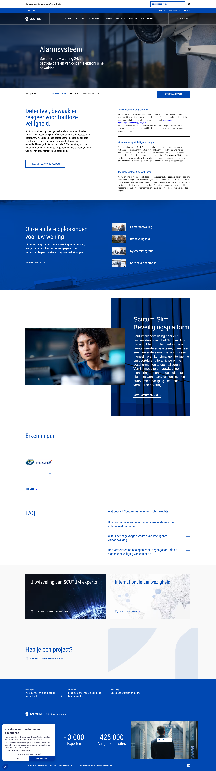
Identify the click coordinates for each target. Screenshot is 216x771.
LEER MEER (30, 489)
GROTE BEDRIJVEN (71, 19)
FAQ (99, 94)
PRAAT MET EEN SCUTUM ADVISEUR (45, 164)
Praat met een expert (35, 263)
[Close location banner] (189, 4)
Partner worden (174, 11)
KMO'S (83, 19)
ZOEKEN (161, 11)
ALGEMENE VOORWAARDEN (36, 765)
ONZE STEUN (74, 94)
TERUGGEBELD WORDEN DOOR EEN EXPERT (51, 611)
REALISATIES (120, 19)
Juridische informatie (59, 765)
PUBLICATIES (133, 19)
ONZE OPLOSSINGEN (59, 94)
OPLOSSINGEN (107, 19)
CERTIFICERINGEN (88, 94)
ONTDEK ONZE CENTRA (128, 611)
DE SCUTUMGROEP (147, 19)
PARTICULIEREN (94, 19)
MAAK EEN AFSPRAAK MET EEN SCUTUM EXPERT (49, 658)
